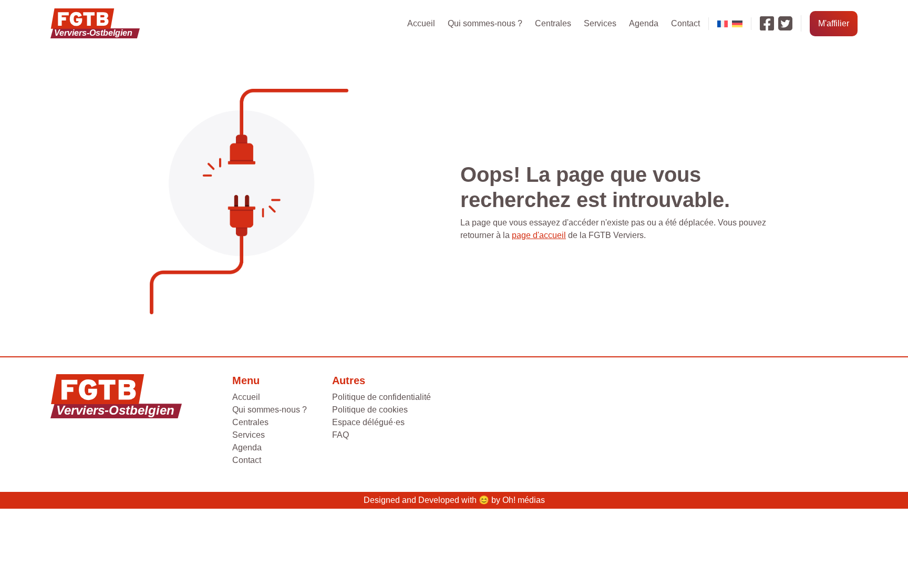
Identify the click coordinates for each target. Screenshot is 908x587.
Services (600, 23)
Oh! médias (523, 500)
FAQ (340, 434)
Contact (685, 23)
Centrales (553, 23)
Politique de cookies (370, 409)
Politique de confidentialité (381, 397)
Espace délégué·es (368, 422)
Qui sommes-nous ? (485, 23)
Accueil (421, 23)
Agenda (643, 23)
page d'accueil (539, 235)
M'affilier (833, 23)
